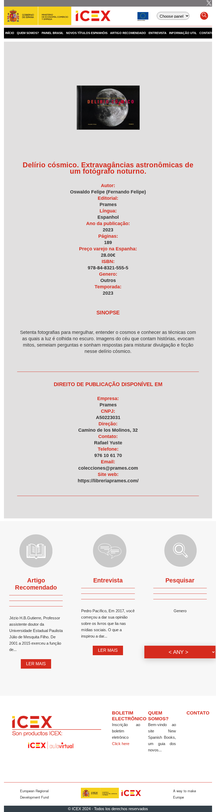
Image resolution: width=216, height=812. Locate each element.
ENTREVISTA (157, 33)
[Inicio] (57, 13)
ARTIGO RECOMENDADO (128, 33)
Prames (108, 204)
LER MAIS (36, 664)
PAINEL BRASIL (52, 33)
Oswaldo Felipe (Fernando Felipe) (108, 192)
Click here (120, 743)
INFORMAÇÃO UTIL (183, 33)
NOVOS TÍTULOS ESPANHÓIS (86, 33)
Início (9, 33)
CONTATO (206, 33)
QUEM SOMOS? (28, 33)
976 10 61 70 (108, 455)
